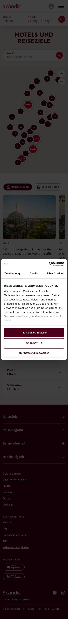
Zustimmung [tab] (12, 273)
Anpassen (32, 342)
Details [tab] (33, 273)
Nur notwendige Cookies (34, 352)
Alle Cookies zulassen (34, 332)
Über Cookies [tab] (55, 273)
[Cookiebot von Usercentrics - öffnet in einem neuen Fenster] (49, 264)
